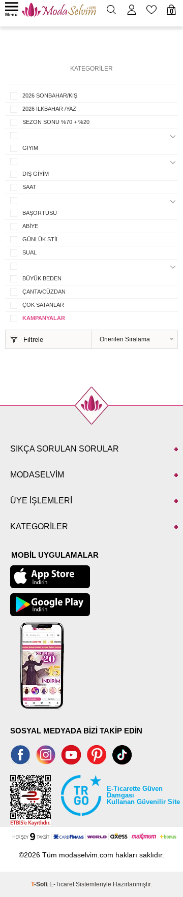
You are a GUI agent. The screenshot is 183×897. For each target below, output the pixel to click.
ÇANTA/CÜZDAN (44, 292)
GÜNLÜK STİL (40, 239)
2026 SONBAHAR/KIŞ (49, 95)
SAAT (29, 187)
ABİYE (30, 226)
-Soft (40, 884)
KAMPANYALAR (43, 318)
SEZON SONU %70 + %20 (55, 122)
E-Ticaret (61, 884)
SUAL (29, 252)
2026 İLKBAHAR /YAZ (49, 109)
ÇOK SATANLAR (43, 305)
